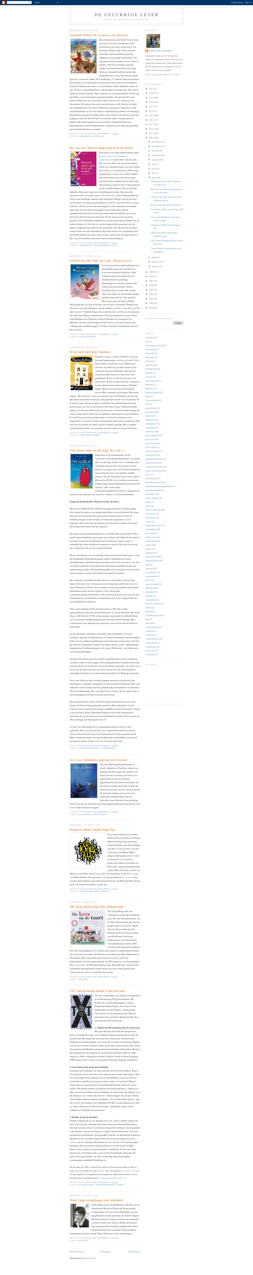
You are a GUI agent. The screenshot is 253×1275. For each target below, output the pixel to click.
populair (99, 136)
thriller (148, 611)
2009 (151, 271)
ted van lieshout (152, 603)
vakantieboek (151, 627)
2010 (151, 137)
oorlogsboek (151, 540)
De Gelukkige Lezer (126, 14)
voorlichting (151, 642)
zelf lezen (149, 650)
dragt (147, 396)
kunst (148, 505)
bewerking (150, 349)
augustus (156, 159)
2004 (151, 294)
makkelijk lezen (152, 525)
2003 (151, 298)
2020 (151, 93)
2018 (151, 101)
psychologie (151, 572)
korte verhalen (152, 497)
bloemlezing (86, 1185)
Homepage (106, 1251)
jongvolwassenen (89, 435)
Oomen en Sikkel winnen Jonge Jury (93, 829)
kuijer (148, 501)
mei (154, 173)
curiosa (148, 376)
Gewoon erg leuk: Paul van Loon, (100, 260)
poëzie (148, 548)
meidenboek (151, 529)
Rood (148, 580)
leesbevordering (89, 891)
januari (155, 266)
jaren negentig (152, 435)
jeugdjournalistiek (105, 245)
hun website (127, 877)
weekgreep (150, 646)
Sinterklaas (150, 587)
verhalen (149, 631)
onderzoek (150, 537)
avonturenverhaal (90, 748)
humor (148, 415)
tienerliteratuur (152, 615)
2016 (151, 110)
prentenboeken (152, 560)
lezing (148, 521)
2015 (151, 115)
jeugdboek (150, 454)
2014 (151, 119)
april (154, 177)
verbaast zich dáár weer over (112, 1177)
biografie (149, 357)
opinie (120, 1185)
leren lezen (150, 513)
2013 (151, 124)
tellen (148, 607)
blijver (148, 361)
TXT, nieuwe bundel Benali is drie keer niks (97, 991)
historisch (150, 411)
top (147, 619)
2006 (151, 285)
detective (149, 388)
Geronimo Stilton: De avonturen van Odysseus (166, 183)
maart (154, 257)
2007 (151, 280)
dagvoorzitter (151, 380)
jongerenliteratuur (153, 466)
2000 (151, 307)
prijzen (105, 891)
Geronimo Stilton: (99, 35)
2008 (151, 276)
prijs (147, 564)
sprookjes (149, 591)
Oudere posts (134, 1251)
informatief (85, 245)
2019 (151, 97)
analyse (148, 337)
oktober (156, 150)
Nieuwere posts (77, 1251)
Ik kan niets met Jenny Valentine (90, 352)
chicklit (149, 372)
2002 (151, 303)
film (147, 404)
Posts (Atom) (90, 1258)
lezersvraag (150, 517)
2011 (151, 133)
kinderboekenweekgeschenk (158, 486)
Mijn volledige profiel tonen (162, 75)
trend (147, 623)
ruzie (102, 1170)
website (73, 1142)
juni (154, 168)
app (147, 341)
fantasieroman (152, 400)
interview (149, 431)
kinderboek (85, 136)
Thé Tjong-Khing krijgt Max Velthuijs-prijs (97, 907)
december (156, 141)
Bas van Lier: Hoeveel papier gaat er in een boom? (101, 148)
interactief (150, 427)
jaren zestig (150, 447)
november (157, 146)
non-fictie (149, 533)
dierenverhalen (152, 392)
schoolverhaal (152, 584)
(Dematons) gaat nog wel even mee (98, 760)
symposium (150, 599)
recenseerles (151, 576)
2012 (151, 128)
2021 (151, 88)
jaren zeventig (152, 451)
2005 (151, 289)
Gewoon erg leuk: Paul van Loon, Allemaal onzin (166, 198)
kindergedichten (153, 490)
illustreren (150, 419)
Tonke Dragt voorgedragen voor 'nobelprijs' (96, 1200)
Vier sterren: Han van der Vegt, (97, 450)
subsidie (149, 595)
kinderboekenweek (154, 482)
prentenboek (100, 814)
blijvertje (85, 814)
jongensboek (151, 462)
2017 (151, 106)
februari (156, 261)
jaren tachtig (151, 443)
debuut (148, 384)
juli (154, 164)
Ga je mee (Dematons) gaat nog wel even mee (165, 218)
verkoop (149, 634)
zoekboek (150, 654)
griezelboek (150, 408)
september (157, 155)
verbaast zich (128, 1170)
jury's (147, 474)
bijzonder (149, 353)
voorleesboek (87, 337)
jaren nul (149, 439)
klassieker (150, 493)
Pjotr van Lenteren (160, 51)
